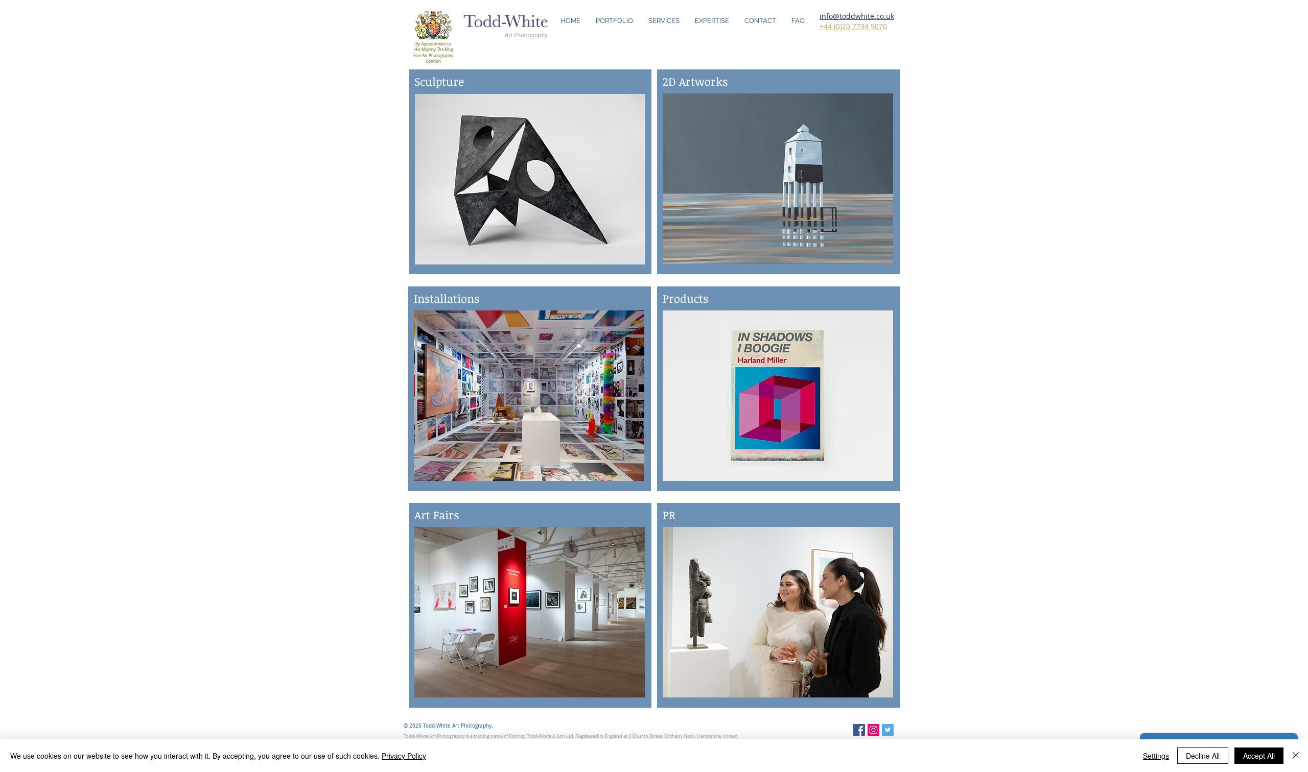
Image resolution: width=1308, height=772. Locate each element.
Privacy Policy (404, 756)
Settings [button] (1156, 756)
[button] (530, 179)
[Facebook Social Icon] (859, 730)
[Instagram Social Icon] (873, 730)
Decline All (1203, 756)
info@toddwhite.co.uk (857, 16)
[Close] (1296, 755)
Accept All (1259, 756)
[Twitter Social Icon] (888, 730)
